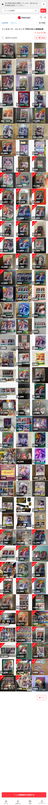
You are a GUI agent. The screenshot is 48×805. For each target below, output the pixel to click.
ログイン (14, 23)
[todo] (45, 17)
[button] (41, 18)
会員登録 (5, 23)
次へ (40, 697)
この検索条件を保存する (25, 795)
